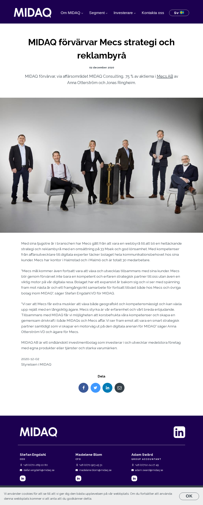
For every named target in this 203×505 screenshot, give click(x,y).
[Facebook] (83, 388)
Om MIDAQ (71, 13)
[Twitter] (96, 388)
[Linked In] (107, 388)
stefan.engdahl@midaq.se (38, 470)
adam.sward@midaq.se (149, 470)
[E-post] (119, 388)
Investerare (124, 13)
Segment (97, 13)
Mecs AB (165, 76)
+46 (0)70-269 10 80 (35, 464)
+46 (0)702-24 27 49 (147, 464)
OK (189, 496)
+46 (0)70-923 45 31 (90, 464)
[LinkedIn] (23, 478)
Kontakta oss (153, 13)
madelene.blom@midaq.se (95, 470)
